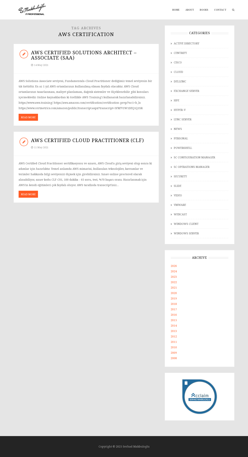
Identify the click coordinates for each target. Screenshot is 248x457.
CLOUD (178, 72)
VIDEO (178, 195)
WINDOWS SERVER (186, 233)
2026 (174, 266)
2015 (174, 320)
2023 (174, 277)
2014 (174, 325)
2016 (174, 314)
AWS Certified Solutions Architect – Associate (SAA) (84, 55)
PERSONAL (181, 138)
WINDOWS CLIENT (186, 224)
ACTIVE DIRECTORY (186, 43)
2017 (174, 309)
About (189, 9)
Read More (28, 117)
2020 (174, 293)
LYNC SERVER (182, 119)
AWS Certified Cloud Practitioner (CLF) (87, 140)
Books (204, 9)
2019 (174, 298)
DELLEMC (180, 81)
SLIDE (177, 186)
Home (176, 9)
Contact (220, 9)
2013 (174, 331)
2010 (174, 347)
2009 (174, 352)
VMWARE (180, 205)
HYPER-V (180, 110)
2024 (174, 271)
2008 (174, 358)
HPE (176, 100)
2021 (174, 287)
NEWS (178, 129)
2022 (174, 282)
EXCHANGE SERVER (186, 91)
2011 (174, 342)
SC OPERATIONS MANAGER (191, 167)
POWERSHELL (183, 148)
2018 (174, 304)
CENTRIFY (180, 53)
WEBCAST (180, 214)
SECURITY (180, 176)
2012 (174, 336)
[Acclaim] (200, 396)
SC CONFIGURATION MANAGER (194, 157)
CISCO (178, 62)
